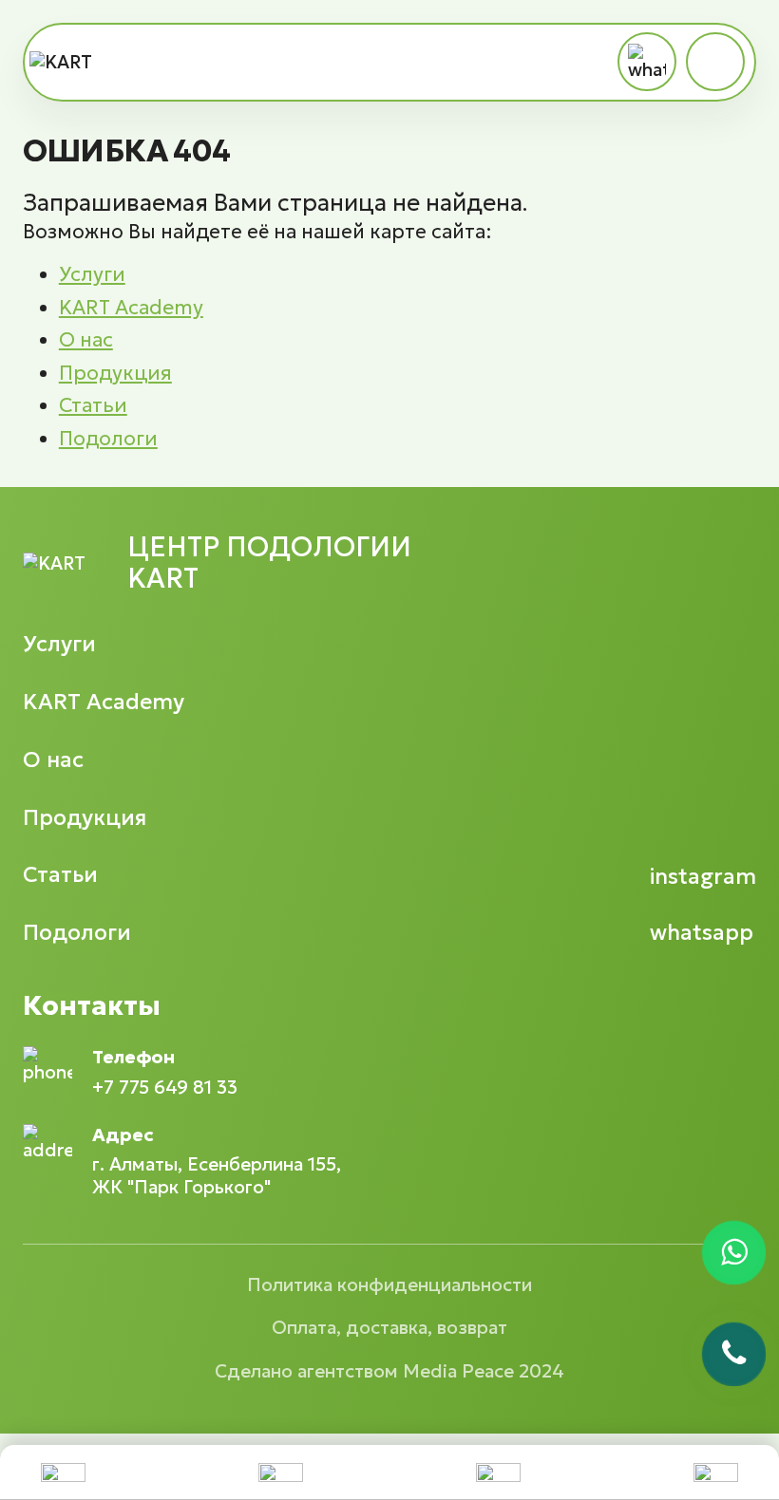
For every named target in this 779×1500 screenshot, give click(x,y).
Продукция (115, 373)
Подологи (108, 438)
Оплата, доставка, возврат (389, 1327)
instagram (703, 877)
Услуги (92, 274)
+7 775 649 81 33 (165, 1087)
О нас (86, 340)
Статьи (93, 405)
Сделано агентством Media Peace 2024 (389, 1370)
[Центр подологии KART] (63, 62)
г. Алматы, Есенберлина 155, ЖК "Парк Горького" (216, 1175)
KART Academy (131, 307)
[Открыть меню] (715, 61)
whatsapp (701, 933)
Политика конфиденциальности (389, 1284)
